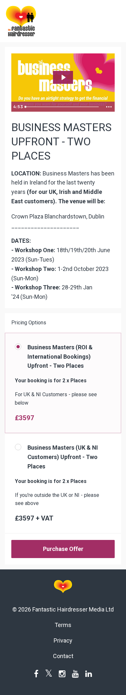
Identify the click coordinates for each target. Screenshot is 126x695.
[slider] (63, 107)
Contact (63, 656)
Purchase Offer (63, 548)
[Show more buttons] (109, 107)
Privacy (63, 640)
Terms (63, 625)
